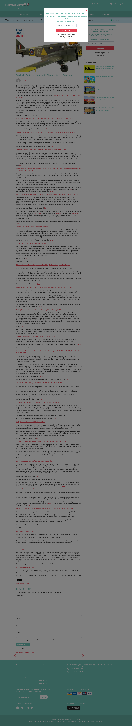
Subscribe (66, 30)
